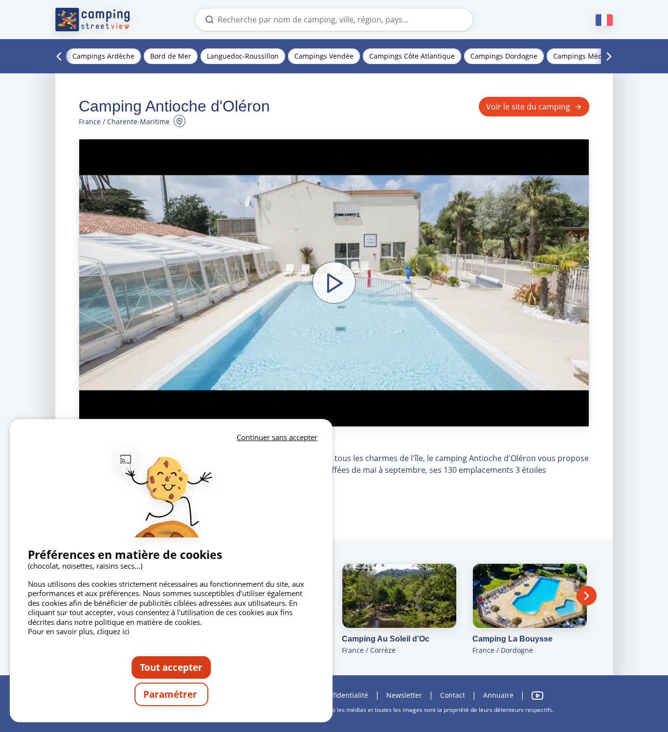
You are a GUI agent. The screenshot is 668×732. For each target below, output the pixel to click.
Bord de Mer (170, 56)
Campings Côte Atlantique (412, 56)
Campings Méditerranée (593, 56)
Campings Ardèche (103, 56)
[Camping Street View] (92, 19)
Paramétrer (171, 694)
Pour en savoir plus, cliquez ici (79, 631)
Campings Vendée (324, 56)
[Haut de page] (632, 684)
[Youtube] (537, 695)
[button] (334, 282)
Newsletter (404, 695)
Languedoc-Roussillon (243, 56)
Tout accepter (171, 667)
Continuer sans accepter (277, 437)
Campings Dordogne (503, 56)
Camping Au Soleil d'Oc (385, 639)
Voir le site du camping (528, 106)
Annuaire (498, 695)
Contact (452, 695)
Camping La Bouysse (512, 639)
